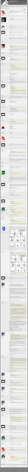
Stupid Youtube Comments (5, 8)
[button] (26, 9)
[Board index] (5, 2)
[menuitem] (2, 5)
